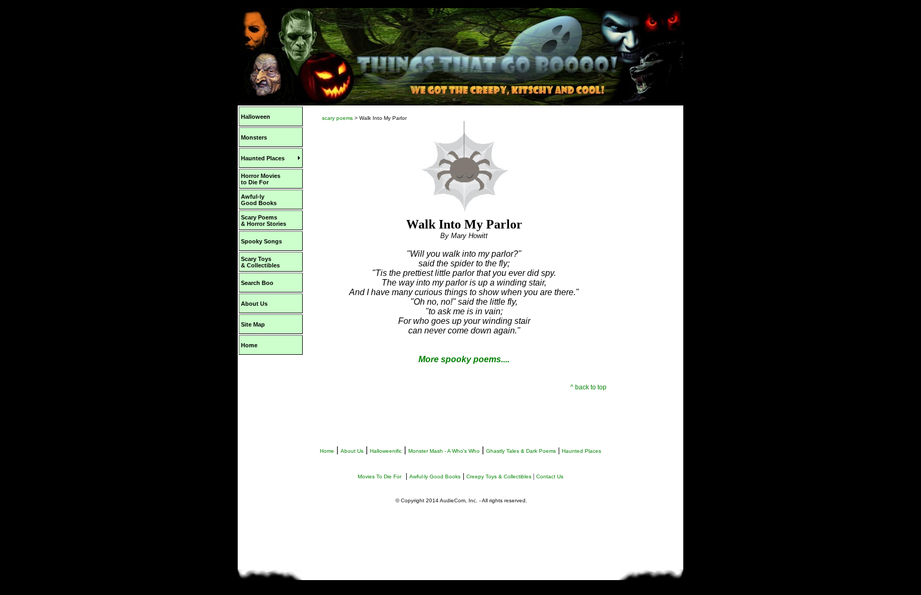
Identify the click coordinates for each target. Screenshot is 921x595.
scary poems (337, 118)
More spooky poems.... (464, 359)
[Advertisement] (650, 276)
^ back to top (588, 387)
